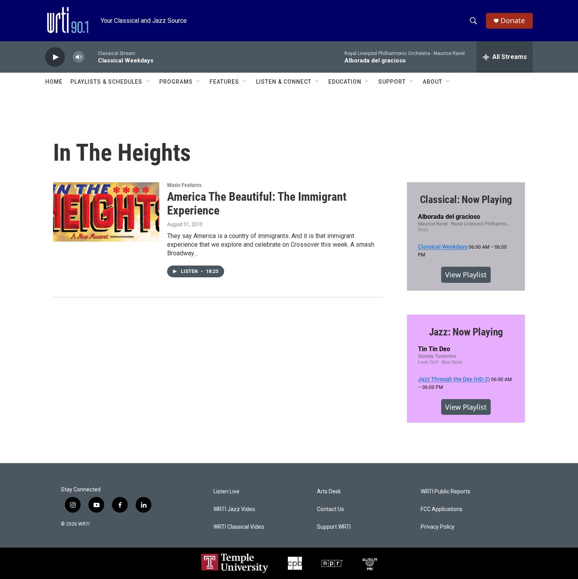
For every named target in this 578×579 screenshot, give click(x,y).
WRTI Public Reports (445, 492)
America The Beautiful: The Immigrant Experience (256, 203)
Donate (513, 20)
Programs (176, 82)
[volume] (78, 57)
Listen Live (226, 492)
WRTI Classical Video (239, 527)
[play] (55, 57)
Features (224, 82)
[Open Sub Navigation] (148, 82)
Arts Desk (329, 492)
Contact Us (330, 509)
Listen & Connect (283, 82)
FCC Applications (441, 509)
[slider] (91, 57)
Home (54, 82)
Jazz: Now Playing (466, 332)
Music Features (184, 185)
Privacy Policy (438, 527)
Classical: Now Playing (466, 199)
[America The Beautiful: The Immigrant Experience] (106, 211)
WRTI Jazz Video (234, 509)
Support (392, 82)
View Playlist (466, 274)
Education (344, 82)
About (432, 82)
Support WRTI (334, 527)
